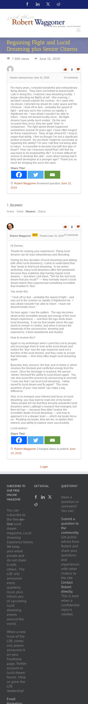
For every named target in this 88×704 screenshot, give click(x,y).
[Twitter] (36, 175)
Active (10, 211)
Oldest (42, 211)
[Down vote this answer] (78, 227)
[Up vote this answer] (65, 227)
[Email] (52, 175)
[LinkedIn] (43, 497)
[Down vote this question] (78, 69)
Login (44, 466)
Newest (30, 211)
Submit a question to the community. (70, 525)
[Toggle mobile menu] (78, 30)
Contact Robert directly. (67, 587)
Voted (19, 211)
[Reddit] (36, 504)
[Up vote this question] (65, 69)
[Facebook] (19, 175)
